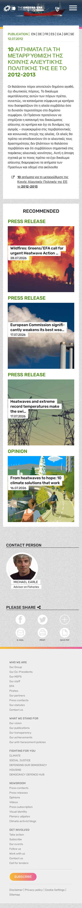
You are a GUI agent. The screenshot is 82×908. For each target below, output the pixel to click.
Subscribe (23, 877)
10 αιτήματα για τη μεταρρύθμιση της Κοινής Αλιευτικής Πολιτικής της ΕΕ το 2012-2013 (42, 181)
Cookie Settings (55, 890)
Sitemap (14, 894)
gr (66, 34)
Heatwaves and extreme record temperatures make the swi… (34, 406)
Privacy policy (34, 890)
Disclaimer (16, 890)
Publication (18, 34)
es (53, 34)
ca (59, 34)
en (33, 34)
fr (46, 34)
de (40, 34)
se (72, 34)
